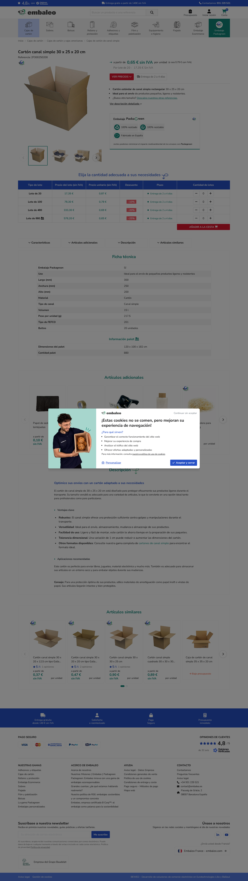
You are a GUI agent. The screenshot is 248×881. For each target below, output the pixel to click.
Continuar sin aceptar (185, 413)
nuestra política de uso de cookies (148, 454)
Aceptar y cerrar (185, 462)
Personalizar (113, 463)
